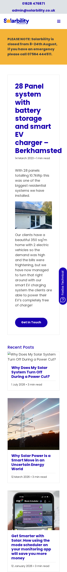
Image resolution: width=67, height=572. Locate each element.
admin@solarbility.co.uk (33, 10)
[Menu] (49, 21)
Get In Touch (31, 322)
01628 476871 (33, 3)
